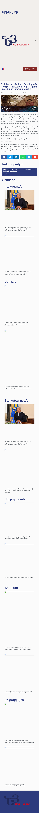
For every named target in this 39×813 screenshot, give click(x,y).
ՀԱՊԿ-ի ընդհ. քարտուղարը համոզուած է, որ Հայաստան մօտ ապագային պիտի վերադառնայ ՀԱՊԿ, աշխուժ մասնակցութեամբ (19, 228)
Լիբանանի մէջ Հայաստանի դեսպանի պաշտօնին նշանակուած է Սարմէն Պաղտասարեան (16, 323)
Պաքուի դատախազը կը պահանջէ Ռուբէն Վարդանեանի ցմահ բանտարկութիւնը (17, 537)
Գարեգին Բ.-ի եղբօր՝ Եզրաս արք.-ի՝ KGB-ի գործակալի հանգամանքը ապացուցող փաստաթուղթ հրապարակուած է (17, 272)
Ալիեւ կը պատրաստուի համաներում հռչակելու (19, 577)
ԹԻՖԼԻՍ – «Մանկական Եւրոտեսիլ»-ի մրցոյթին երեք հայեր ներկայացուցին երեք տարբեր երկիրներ (19, 490)
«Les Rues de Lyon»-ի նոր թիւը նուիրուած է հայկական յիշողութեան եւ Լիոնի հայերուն (18, 387)
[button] (35, 40)
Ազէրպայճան (15, 499)
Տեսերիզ (8, 180)
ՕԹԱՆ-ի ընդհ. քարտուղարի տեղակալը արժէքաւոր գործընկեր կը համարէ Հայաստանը (19, 741)
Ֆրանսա (11, 588)
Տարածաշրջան (16, 400)
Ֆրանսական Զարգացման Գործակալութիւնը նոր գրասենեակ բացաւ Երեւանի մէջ (18, 691)
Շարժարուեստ (18, 92)
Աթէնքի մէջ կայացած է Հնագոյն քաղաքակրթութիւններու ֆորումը (15, 784)
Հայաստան (9, 92)
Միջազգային (14, 699)
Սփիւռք (10, 281)
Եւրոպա (4, 92)
